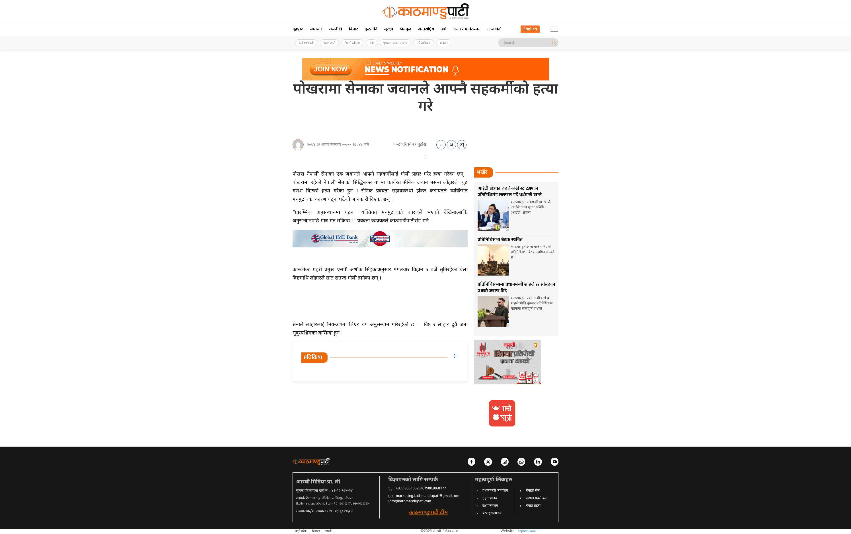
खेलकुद (405, 29)
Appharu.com (527, 531)
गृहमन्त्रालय (489, 498)
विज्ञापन (316, 531)
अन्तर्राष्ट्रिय (426, 29)
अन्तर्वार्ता (494, 29)
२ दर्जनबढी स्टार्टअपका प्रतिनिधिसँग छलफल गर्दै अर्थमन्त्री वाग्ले (510, 192)
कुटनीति (371, 29)
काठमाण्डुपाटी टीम (428, 512)
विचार (353, 29)
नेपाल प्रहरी (533, 506)
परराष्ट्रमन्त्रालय (492, 513)
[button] (554, 29)
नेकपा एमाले (329, 43)
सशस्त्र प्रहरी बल (536, 498)
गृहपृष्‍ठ (298, 29)
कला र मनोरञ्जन (467, 29)
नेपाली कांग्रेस (352, 43)
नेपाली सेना (533, 491)
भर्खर (482, 172)
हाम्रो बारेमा (300, 531)
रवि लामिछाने (423, 43)
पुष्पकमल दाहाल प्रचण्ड (395, 43)
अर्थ (444, 29)
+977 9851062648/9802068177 (421, 488)
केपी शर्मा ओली (306, 43)
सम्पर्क (328, 531)
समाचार (316, 29)
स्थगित (500, 239)
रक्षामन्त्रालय (490, 506)
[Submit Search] (554, 42)
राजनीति (335, 29)
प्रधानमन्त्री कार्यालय (495, 491)
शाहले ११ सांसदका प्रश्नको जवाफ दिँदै (516, 288)
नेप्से (371, 43)
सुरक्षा (388, 29)
